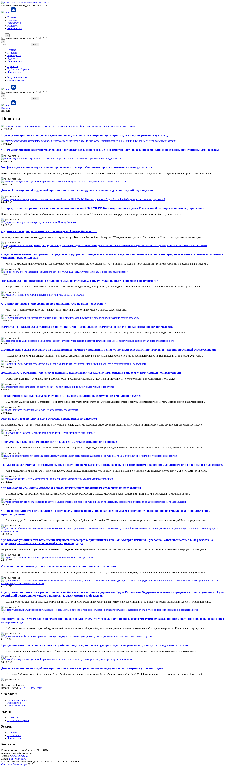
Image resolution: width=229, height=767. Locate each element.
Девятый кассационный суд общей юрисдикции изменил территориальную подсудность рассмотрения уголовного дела (82, 668)
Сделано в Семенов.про (14, 764)
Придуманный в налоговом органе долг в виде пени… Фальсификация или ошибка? (59, 441)
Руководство (14, 23)
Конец (39, 687)
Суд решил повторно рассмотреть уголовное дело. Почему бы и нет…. (49, 231)
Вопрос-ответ (14, 28)
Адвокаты (12, 25)
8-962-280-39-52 (19, 756)
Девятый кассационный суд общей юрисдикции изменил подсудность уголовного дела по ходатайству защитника (78, 190)
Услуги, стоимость (17, 77)
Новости (12, 20)
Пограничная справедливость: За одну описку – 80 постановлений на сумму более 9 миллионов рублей (71, 395)
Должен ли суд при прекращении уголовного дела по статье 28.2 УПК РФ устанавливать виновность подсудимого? (79, 280)
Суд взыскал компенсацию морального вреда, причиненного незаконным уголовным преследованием (71, 487)
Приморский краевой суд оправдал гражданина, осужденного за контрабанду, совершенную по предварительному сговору (85, 135)
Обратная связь (15, 80)
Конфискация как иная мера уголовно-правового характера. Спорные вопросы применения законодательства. (77, 167)
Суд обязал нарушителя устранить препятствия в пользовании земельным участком (58, 566)
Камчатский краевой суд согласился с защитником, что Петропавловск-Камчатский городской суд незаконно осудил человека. (87, 326)
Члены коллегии (16, 705)
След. (32, 687)
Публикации (14, 735)
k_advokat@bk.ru (17, 758)
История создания (17, 700)
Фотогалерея (14, 72)
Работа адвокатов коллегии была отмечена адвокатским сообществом (49, 418)
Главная (11, 17)
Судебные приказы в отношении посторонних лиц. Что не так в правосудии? (53, 303)
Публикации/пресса (18, 69)
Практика (12, 66)
